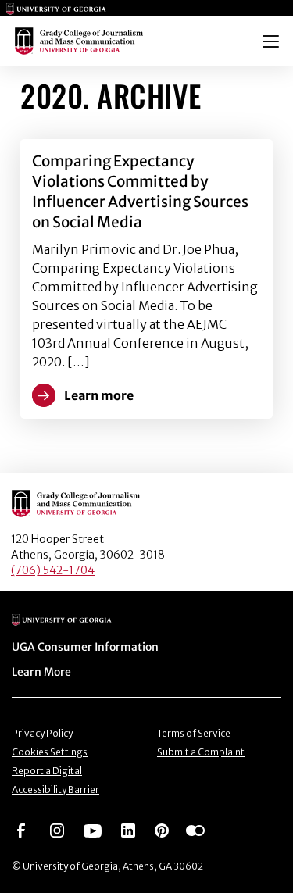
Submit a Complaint (201, 752)
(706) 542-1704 (53, 570)
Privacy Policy (42, 733)
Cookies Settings (50, 752)
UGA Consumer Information (85, 647)
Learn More (41, 672)
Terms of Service (193, 733)
